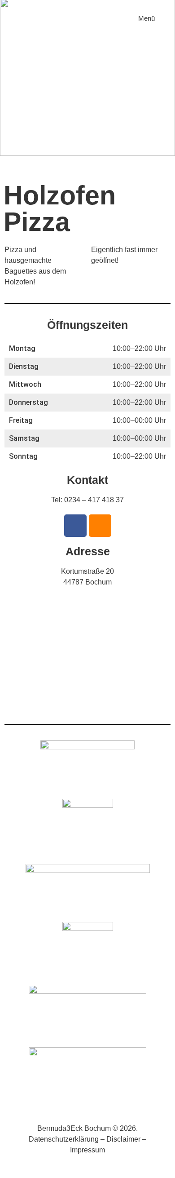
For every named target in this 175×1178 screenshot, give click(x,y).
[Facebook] (75, 525)
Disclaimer (123, 1139)
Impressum (87, 1150)
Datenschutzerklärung (64, 1139)
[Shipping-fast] (100, 525)
